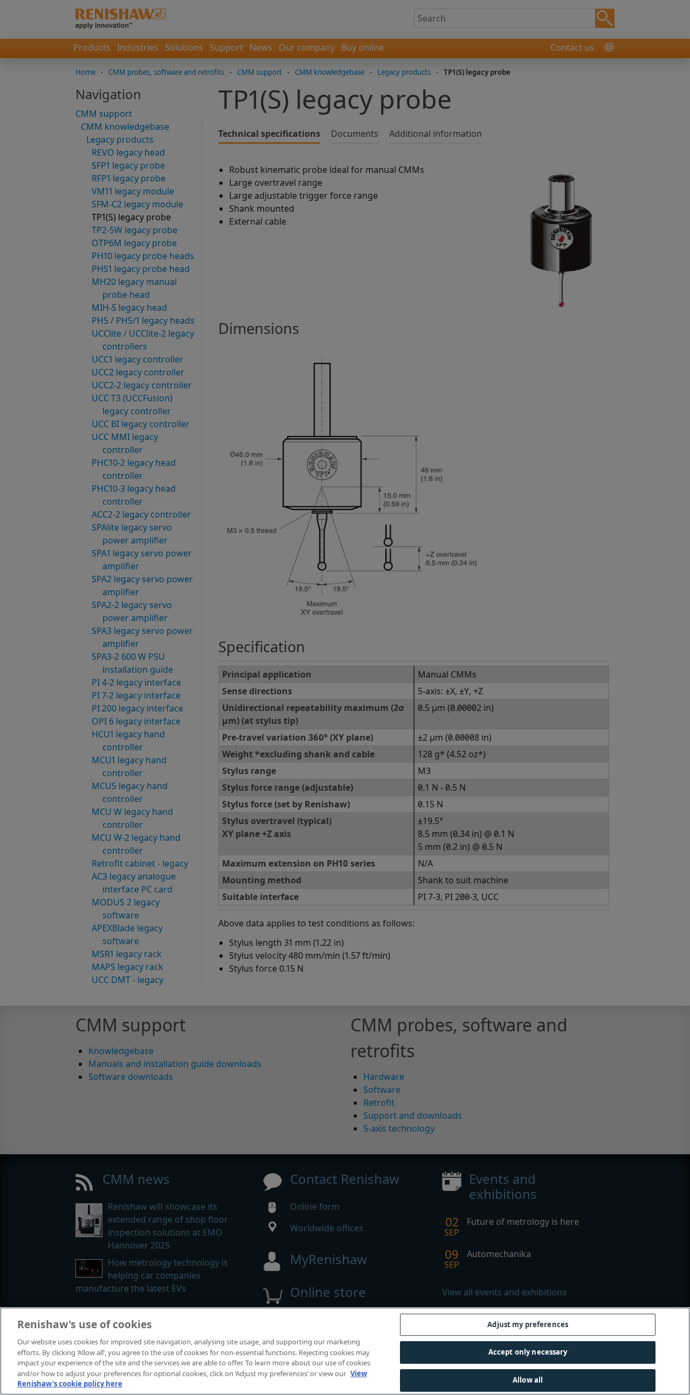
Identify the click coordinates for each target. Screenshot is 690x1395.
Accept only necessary (528, 1352)
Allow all (528, 1380)
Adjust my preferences (527, 1324)
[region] (345, 1351)
